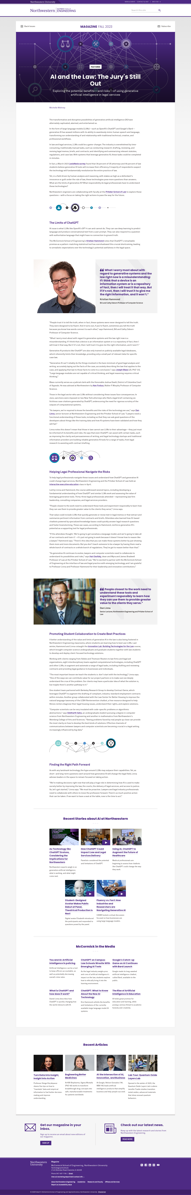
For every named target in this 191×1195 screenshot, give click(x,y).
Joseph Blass (122, 370)
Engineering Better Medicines (75, 1076)
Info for (155, 2)
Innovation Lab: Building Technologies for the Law (111, 646)
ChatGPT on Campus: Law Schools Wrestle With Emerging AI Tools (95, 963)
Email (71, 1173)
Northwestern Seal (40, 1167)
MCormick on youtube (158, 1165)
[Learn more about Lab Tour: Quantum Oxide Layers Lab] (142, 1063)
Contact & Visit (143, 2)
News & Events (130, 2)
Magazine (96, 26)
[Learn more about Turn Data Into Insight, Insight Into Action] (48, 1063)
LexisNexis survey (77, 164)
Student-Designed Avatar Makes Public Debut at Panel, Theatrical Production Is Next (79, 907)
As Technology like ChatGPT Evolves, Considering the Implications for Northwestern (60, 855)
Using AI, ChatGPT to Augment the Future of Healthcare (125, 852)
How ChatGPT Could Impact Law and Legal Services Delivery (93, 852)
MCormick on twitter (141, 1165)
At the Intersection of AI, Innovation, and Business (111, 1076)
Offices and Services (112, 1182)
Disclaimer (102, 1192)
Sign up (45, 1143)
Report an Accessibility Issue (61, 1184)
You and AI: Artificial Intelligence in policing (62, 961)
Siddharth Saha (74, 713)
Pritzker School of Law (116, 192)
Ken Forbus (98, 386)
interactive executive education (64, 485)
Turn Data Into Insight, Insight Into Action (46, 1077)
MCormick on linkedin (149, 1165)
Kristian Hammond (95, 241)
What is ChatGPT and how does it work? (61, 992)
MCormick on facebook (145, 1165)
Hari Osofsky (95, 557)
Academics (81, 1182)
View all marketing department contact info (67, 1177)
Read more (127, 1139)
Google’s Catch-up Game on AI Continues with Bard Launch (125, 963)
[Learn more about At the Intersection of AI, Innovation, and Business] (111, 1063)
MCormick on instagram (154, 1165)
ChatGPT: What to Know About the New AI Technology (94, 994)
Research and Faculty (95, 1182)
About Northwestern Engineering (63, 1182)
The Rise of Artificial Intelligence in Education (126, 992)
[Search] (160, 10)
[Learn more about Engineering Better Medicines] (79, 1063)
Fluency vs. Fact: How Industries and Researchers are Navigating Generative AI (111, 905)
